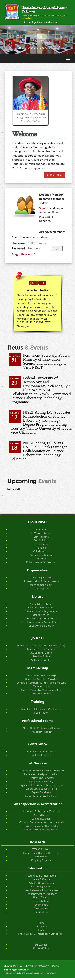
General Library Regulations (41, 611)
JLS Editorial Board (41, 652)
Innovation (41, 856)
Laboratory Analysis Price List (41, 774)
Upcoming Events (41, 886)
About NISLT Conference (41, 751)
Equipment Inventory (41, 781)
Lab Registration (41, 818)
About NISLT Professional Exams (41, 728)
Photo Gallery (41, 897)
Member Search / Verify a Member (41, 689)
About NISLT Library (41, 603)
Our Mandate (41, 536)
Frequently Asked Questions (41, 893)
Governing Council (41, 577)
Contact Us (41, 926)
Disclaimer (41, 944)
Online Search (41, 614)
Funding (41, 547)
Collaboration (41, 551)
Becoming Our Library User (41, 618)
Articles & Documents (41, 882)
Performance (41, 543)
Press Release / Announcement (41, 890)
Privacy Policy (41, 948)
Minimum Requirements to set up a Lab (41, 822)
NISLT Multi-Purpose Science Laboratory (41, 770)
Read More (56, 174)
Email (41, 930)
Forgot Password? (24, 254)
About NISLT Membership (41, 675)
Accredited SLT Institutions (41, 875)
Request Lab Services (41, 777)
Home (41, 922)
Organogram (41, 588)
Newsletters (41, 908)
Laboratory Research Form (41, 788)
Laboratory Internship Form (41, 795)
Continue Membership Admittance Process (41, 682)
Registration (41, 712)
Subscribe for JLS (41, 659)
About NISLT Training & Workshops (41, 708)
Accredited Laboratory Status (41, 829)
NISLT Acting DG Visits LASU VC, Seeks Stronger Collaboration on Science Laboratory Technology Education (38, 451)
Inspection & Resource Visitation (41, 811)
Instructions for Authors (41, 649)
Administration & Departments (41, 581)
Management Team (41, 584)
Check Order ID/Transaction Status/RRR (41, 933)
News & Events (41, 879)
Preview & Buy (41, 656)
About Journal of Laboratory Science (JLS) (41, 645)
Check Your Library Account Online (41, 622)
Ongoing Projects (41, 860)
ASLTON (41, 558)
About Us (41, 529)
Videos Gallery (41, 900)
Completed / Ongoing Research (41, 852)
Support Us (41, 911)
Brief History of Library (41, 607)
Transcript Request (41, 693)
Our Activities (41, 540)
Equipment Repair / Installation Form (41, 785)
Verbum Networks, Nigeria (43, 965)
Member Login (41, 686)
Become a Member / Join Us (41, 678)
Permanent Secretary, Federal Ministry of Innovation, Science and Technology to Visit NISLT (46, 361)
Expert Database (41, 792)
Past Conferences (41, 755)
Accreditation (41, 814)
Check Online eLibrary (41, 625)
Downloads (41, 904)
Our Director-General (41, 554)
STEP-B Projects (41, 849)
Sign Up (44, 208)
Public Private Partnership (41, 562)
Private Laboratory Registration (41, 825)
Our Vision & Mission (41, 533)
